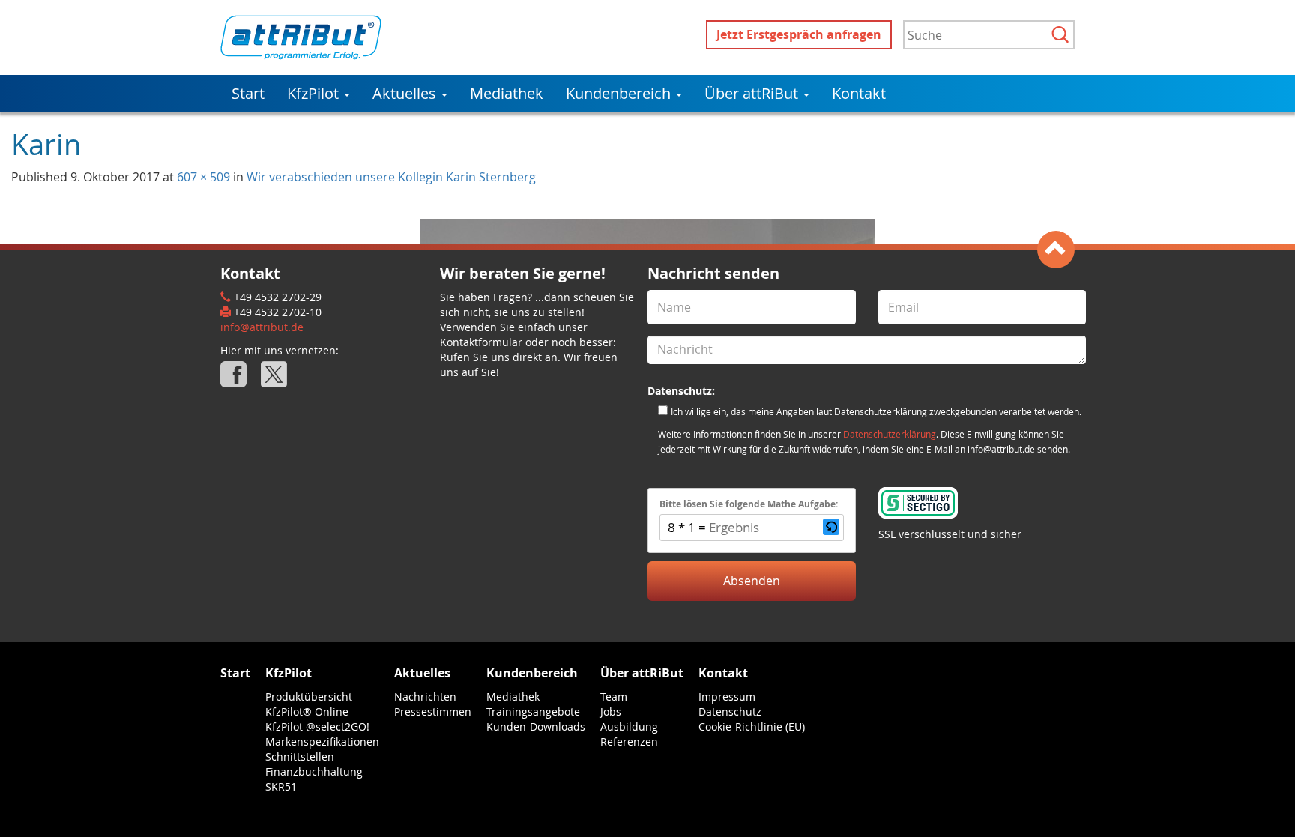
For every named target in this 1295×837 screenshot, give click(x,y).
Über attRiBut (753, 93)
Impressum (726, 696)
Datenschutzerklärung (889, 434)
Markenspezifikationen (322, 741)
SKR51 (281, 786)
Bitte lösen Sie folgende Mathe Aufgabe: (748, 504)
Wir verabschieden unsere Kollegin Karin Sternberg (391, 177)
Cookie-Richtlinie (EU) (751, 726)
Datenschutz (729, 711)
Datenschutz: (681, 391)
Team (613, 696)
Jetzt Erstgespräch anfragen (798, 34)
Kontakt (859, 93)
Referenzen (629, 741)
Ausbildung (629, 726)
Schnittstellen (299, 756)
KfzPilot (314, 93)
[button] (831, 528)
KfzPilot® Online (306, 711)
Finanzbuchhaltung (314, 771)
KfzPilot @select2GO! (317, 726)
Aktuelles (406, 93)
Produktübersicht (308, 696)
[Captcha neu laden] (831, 527)
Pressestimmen (432, 711)
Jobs (610, 711)
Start (248, 93)
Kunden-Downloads (535, 726)
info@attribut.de (262, 327)
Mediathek (506, 93)
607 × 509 (203, 177)
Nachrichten (425, 696)
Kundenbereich (620, 93)
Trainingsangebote (533, 711)
